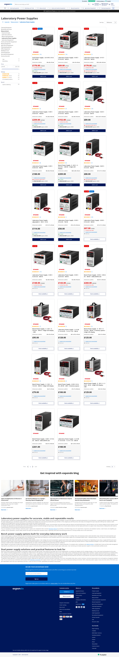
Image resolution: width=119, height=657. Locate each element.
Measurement (5, 31)
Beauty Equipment (6, 43)
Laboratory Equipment (7, 40)
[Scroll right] (108, 11)
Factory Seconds (5, 56)
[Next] (32, 466)
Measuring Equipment (7, 36)
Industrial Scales (6, 33)
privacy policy (54, 583)
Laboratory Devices (7, 34)
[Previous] (28, 466)
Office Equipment (5, 49)
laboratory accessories (35, 559)
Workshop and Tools (6, 29)
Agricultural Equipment (7, 45)
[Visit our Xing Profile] (84, 607)
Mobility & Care (5, 50)
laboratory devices (53, 528)
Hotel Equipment (5, 52)
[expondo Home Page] (2, 22)
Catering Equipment (6, 27)
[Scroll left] (10, 11)
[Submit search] (88, 4)
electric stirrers (90, 544)
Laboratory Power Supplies (9, 38)
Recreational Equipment (7, 54)
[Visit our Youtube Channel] (76, 607)
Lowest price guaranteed (39, 69)
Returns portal (66, 596)
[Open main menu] (5, 8)
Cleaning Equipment (6, 47)
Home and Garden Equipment (9, 42)
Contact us (66, 591)
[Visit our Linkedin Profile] (81, 607)
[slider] (1, 69)
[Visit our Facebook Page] (79, 607)
